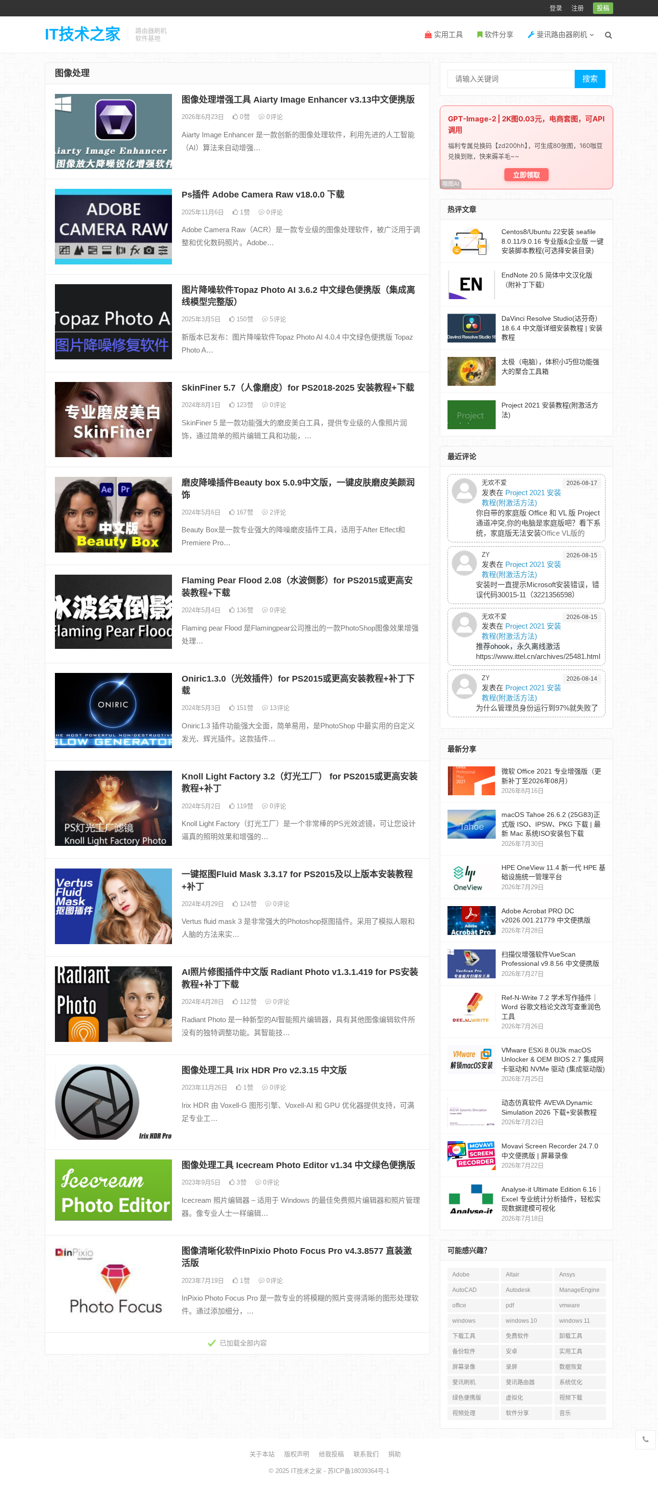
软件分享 (498, 34)
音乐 (565, 1413)
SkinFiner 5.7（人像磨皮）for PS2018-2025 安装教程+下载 (298, 388)
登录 (556, 8)
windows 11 (574, 1320)
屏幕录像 (463, 1367)
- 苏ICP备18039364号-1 (355, 1470)
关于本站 (262, 1454)
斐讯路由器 (520, 1382)
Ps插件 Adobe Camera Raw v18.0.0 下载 (263, 194)
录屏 (511, 1367)
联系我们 (366, 1454)
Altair (512, 1274)
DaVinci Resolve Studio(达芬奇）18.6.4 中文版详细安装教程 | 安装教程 (552, 328)
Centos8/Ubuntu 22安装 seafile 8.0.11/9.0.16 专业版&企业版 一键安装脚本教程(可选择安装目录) (552, 241)
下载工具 (463, 1336)
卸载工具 (570, 1336)
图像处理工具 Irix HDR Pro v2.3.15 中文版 (264, 1070)
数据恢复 (570, 1367)
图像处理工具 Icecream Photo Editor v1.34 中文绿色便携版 (298, 1165)
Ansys (567, 1274)
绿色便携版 (466, 1398)
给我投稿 (331, 1454)
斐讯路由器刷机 (561, 34)
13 (279, 707)
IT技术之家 (82, 34)
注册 (577, 8)
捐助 (394, 1454)
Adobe (461, 1274)
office (459, 1305)
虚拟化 (514, 1398)
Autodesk (518, 1290)
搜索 (590, 79)
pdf (510, 1305)
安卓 (511, 1351)
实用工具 (447, 34)
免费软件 (517, 1336)
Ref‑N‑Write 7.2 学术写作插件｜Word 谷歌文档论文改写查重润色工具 (551, 1007)
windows (463, 1320)
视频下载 (570, 1398)
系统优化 (570, 1382)
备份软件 (463, 1351)
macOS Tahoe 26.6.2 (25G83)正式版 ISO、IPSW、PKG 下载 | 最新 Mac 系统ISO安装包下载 (551, 824)
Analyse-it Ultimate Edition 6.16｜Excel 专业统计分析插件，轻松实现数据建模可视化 (552, 1198)
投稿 (603, 8)
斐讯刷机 (463, 1382)
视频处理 (463, 1413)
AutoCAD (464, 1290)
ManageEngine (579, 1290)
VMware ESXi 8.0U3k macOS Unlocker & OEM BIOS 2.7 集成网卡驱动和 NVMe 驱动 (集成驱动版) (553, 1059)
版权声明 (296, 1454)
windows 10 (521, 1320)
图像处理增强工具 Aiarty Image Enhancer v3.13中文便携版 (298, 100)
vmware (569, 1305)
